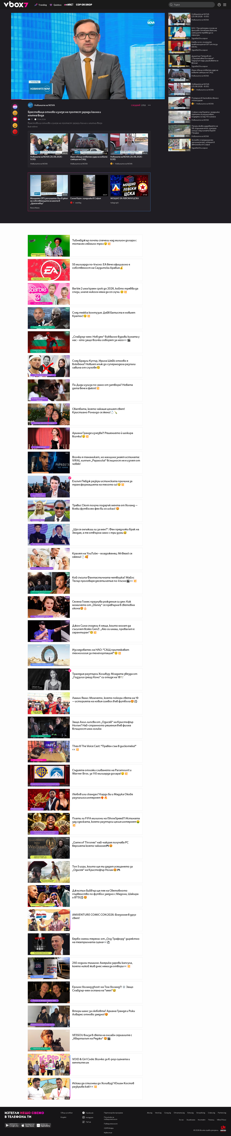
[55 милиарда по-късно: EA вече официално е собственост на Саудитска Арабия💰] (49, 270)
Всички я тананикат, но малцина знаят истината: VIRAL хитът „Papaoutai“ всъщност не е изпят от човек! (106, 460)
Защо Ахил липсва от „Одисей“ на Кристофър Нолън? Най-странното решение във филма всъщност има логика (102, 725)
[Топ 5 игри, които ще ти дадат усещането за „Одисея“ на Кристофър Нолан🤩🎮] (49, 872)
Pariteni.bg (222, 1113)
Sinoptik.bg (200, 1113)
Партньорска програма (113, 1113)
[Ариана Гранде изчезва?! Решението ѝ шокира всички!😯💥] (49, 438)
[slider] (32, 93)
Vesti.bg (158, 1113)
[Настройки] (160, 17)
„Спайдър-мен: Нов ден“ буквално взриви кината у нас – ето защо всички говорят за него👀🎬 (106, 338)
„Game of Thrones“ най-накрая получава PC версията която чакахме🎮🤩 (100, 844)
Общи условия (66, 1113)
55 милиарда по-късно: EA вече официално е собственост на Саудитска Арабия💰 (101, 266)
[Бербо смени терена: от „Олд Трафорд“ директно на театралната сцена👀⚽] (49, 944)
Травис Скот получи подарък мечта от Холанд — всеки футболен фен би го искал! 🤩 (105, 506)
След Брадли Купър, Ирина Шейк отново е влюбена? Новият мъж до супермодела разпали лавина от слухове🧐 (104, 364)
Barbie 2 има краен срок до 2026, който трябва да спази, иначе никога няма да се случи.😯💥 (105, 290)
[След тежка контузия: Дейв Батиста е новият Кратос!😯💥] (49, 318)
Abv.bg (149, 1113)
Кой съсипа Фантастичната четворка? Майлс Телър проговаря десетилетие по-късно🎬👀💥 (104, 579)
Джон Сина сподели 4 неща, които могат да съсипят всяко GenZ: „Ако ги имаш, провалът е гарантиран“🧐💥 (103, 629)
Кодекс (63, 1117)
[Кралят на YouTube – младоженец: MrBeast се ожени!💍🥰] (49, 559)
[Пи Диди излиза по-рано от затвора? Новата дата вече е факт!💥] (49, 390)
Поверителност (111, 1124)
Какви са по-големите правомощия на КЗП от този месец (205, 44)
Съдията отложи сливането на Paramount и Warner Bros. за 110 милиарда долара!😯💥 (102, 771)
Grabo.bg (211, 1113)
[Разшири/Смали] (155, 96)
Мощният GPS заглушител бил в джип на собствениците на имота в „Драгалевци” (49, 201)
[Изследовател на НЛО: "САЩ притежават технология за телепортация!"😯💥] (49, 655)
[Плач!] (15, 125)
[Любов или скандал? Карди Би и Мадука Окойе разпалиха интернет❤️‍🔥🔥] (49, 800)
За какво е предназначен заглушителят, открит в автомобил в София (203, 142)
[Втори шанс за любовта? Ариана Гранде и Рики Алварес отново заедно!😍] (49, 1016)
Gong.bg (167, 1113)
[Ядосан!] (15, 132)
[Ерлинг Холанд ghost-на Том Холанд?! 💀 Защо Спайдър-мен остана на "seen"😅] (49, 992)
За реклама (190, 1120)
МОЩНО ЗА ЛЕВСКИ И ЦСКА (124, 198)
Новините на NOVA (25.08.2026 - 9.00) (200, 15)
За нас (181, 1120)
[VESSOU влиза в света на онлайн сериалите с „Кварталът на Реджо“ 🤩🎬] (49, 1040)
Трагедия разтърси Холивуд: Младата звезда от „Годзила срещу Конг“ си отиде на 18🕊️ (104, 675)
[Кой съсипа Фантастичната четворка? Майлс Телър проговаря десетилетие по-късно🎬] (49, 583)
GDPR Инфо (109, 1128)
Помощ (211, 1120)
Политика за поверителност (110, 1118)
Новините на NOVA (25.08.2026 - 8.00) (200, 85)
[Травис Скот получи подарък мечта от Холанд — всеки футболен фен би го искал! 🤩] (49, 511)
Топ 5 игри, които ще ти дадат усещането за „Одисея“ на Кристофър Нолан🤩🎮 (102, 868)
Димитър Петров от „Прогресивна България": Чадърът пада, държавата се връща (205, 59)
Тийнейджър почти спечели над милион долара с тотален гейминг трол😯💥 (104, 242)
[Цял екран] (160, 96)
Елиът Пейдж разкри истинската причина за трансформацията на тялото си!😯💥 (102, 482)
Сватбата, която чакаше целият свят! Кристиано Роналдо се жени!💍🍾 (98, 410)
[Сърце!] (15, 119)
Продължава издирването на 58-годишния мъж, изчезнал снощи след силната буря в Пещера (205, 129)
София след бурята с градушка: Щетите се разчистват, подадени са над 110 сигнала (206, 114)
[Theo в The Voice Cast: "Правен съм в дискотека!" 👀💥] (49, 751)
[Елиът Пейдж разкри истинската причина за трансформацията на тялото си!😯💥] (49, 486)
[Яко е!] (15, 107)
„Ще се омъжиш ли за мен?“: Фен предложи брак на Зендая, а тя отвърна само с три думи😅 (105, 531)
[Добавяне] (160, 22)
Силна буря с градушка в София (85, 198)
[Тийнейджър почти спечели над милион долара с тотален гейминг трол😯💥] (49, 246)
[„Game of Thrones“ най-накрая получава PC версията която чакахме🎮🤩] (49, 848)
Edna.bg (190, 1113)
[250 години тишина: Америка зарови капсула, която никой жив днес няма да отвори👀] (49, 968)
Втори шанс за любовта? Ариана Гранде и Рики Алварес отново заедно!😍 (103, 1012)
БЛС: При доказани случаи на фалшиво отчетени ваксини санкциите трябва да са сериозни (204, 31)
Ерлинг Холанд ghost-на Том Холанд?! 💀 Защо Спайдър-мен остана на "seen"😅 (102, 988)
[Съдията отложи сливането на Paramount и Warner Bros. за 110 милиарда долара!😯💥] (49, 775)
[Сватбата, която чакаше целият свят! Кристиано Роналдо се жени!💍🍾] (49, 414)
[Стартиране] (15, 96)
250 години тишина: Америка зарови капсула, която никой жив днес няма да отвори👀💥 (102, 964)
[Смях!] (15, 113)
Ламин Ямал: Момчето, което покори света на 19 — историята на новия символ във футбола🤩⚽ (105, 699)
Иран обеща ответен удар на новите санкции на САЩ (205, 71)
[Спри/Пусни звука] (20, 96)
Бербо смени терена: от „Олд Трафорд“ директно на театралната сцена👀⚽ (105, 940)
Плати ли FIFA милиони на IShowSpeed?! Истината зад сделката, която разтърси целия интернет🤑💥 (106, 822)
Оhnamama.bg (179, 1113)
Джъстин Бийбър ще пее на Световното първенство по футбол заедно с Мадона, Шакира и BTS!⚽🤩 (105, 894)
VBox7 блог (221, 1120)
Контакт (201, 1120)
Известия (108, 1133)
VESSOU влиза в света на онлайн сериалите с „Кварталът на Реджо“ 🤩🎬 (102, 1036)
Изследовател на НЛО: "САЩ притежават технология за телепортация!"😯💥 (100, 651)
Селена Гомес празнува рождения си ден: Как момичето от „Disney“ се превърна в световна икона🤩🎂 (103, 605)
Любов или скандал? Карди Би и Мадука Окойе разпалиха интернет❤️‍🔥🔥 (102, 795)
